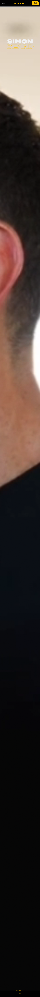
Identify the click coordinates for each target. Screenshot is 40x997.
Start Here (35, 3)
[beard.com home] (20, 3)
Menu (3, 3)
